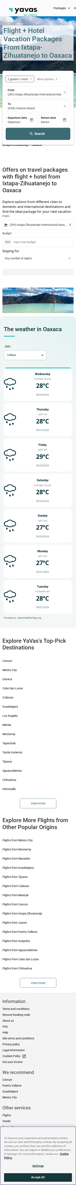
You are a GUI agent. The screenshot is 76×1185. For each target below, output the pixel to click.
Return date (48, 117)
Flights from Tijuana (15, 876)
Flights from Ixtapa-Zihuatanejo (22, 913)
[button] (19, 122)
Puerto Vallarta (11, 1085)
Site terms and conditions (18, 1038)
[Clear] (64, 92)
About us (8, 1020)
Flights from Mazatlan (16, 858)
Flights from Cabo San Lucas (20, 959)
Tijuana (7, 761)
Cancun (7, 660)
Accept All (38, 1177)
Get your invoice (12, 1062)
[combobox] (38, 225)
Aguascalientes (12, 770)
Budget (7, 233)
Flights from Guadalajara (18, 867)
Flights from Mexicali (15, 895)
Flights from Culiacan (15, 886)
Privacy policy (11, 1044)
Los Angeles (10, 715)
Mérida (6, 725)
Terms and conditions (15, 1008)
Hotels (6, 1121)
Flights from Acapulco (16, 941)
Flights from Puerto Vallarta (19, 931)
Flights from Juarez (14, 922)
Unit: (8, 346)
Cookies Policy (14, 1056)
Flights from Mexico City (17, 840)
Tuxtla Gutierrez (12, 752)
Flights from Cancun (15, 904)
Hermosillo (9, 789)
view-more (38, 803)
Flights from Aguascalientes (19, 950)
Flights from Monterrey (16, 849)
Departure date (17, 117)
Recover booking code (16, 1014)
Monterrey (8, 734)
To (9, 104)
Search (39, 134)
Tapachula (9, 743)
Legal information (13, 1050)
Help (5, 1032)
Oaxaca (7, 679)
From (11, 90)
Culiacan (7, 697)
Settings (38, 1166)
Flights (6, 1115)
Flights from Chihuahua (17, 968)
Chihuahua (9, 779)
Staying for (10, 251)
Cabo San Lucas (12, 688)
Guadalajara (10, 706)
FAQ (5, 1026)
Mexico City (9, 670)
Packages (62, 8)
